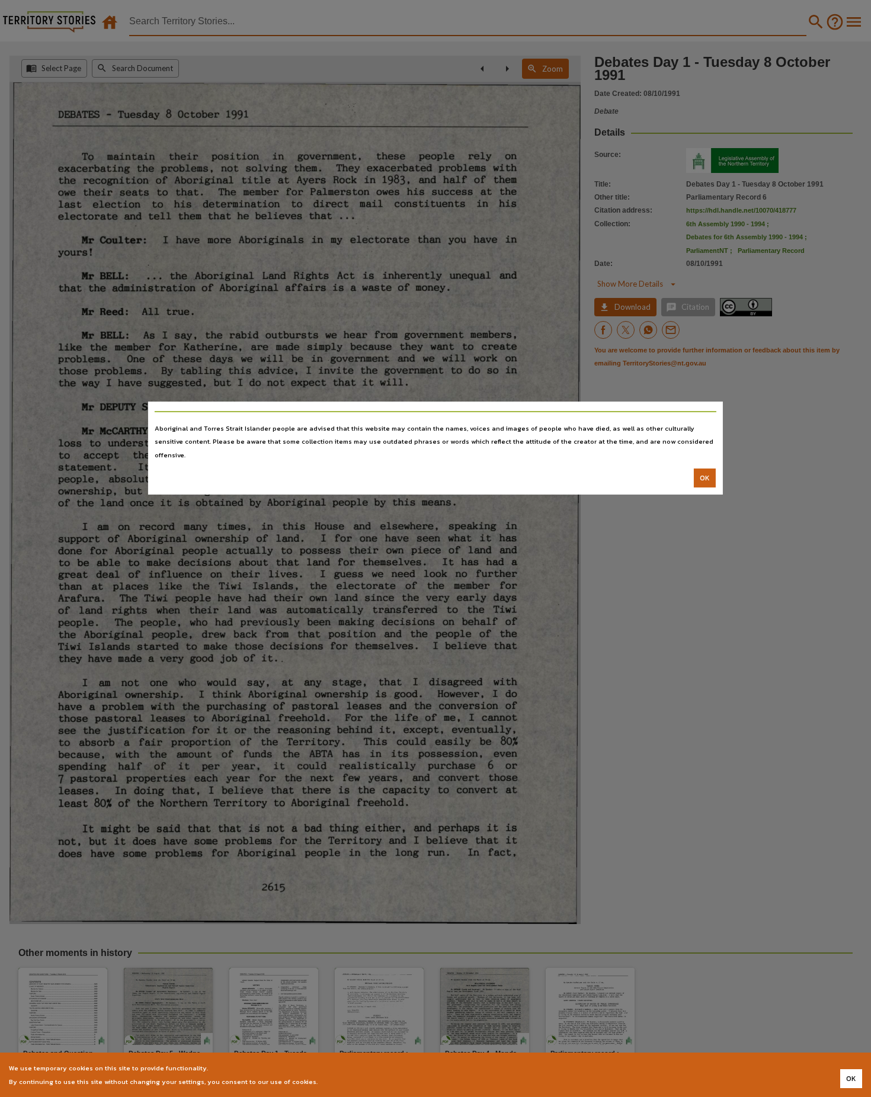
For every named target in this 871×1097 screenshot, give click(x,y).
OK (705, 478)
